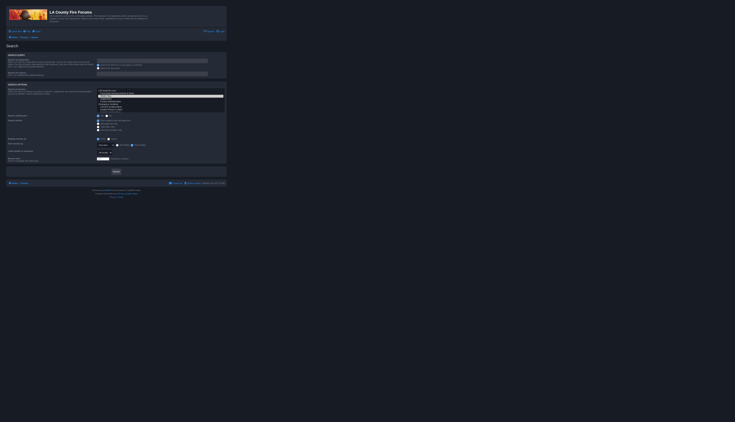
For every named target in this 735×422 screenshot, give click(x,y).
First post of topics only (111, 130)
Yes (102, 115)
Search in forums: (17, 89)
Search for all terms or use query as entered (121, 65)
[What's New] (160, 96)
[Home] (28, 13)
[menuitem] (27, 31)
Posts (103, 139)
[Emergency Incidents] (160, 104)
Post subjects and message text (115, 120)
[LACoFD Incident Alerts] (160, 107)
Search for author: (17, 73)
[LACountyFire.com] (160, 90)
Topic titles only (107, 127)
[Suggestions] (160, 99)
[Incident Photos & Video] (160, 109)
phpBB (106, 190)
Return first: (14, 158)
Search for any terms (110, 68)
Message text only (109, 124)
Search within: (15, 120)
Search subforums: (17, 115)
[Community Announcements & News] (160, 93)
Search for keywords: (18, 60)
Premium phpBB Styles (127, 194)
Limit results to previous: (20, 151)
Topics (113, 139)
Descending (139, 145)
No (110, 115)
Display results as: (17, 139)
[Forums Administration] (160, 101)
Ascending (124, 145)
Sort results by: (16, 143)
